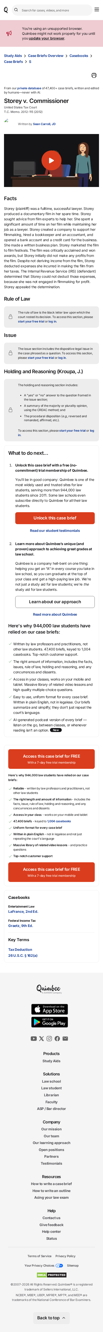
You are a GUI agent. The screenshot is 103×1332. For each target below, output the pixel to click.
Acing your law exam (51, 1197)
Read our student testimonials (55, 530)
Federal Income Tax (22, 920)
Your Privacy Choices (39, 1265)
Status (51, 1238)
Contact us (51, 1218)
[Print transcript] (94, 75)
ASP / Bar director (51, 1108)
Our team (51, 1136)
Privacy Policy (65, 1256)
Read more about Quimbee (55, 614)
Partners (51, 1156)
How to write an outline (51, 1191)
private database (29, 88)
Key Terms (18, 939)
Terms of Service (40, 1256)
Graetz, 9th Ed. (20, 925)
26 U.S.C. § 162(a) (22, 955)
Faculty (52, 1102)
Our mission (51, 1129)
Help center (51, 1231)
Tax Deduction (20, 949)
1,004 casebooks (59, 821)
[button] (51, 160)
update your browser (46, 38)
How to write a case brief (51, 1184)
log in (52, 321)
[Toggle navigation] (96, 9)
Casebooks (79, 55)
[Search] (17, 9)
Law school (51, 1081)
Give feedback (51, 1225)
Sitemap (72, 1265)
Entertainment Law (21, 906)
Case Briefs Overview (46, 55)
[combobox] (52, 10)
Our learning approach (51, 1143)
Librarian (51, 1095)
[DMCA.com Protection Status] (51, 1275)
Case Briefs (13, 61)
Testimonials (51, 1163)
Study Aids (13, 55)
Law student (51, 1088)
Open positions (51, 1150)
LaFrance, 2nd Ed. (23, 911)
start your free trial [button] (31, 321)
